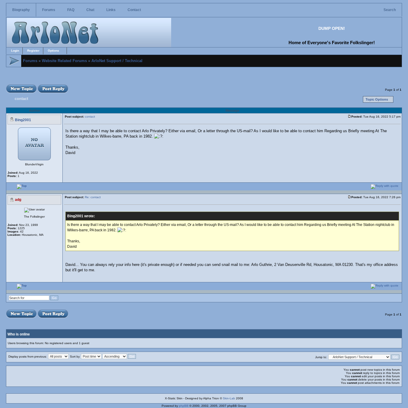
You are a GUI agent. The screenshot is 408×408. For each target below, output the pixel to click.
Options (53, 50)
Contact (134, 10)
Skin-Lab (229, 398)
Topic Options (377, 99)
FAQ (70, 10)
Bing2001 (23, 120)
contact (21, 98)
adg (18, 200)
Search (390, 10)
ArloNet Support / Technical (116, 60)
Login (15, 50)
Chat (90, 10)
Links (111, 10)
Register (33, 50)
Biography (21, 10)
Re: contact (93, 197)
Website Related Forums (64, 60)
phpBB (183, 405)
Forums (48, 10)
